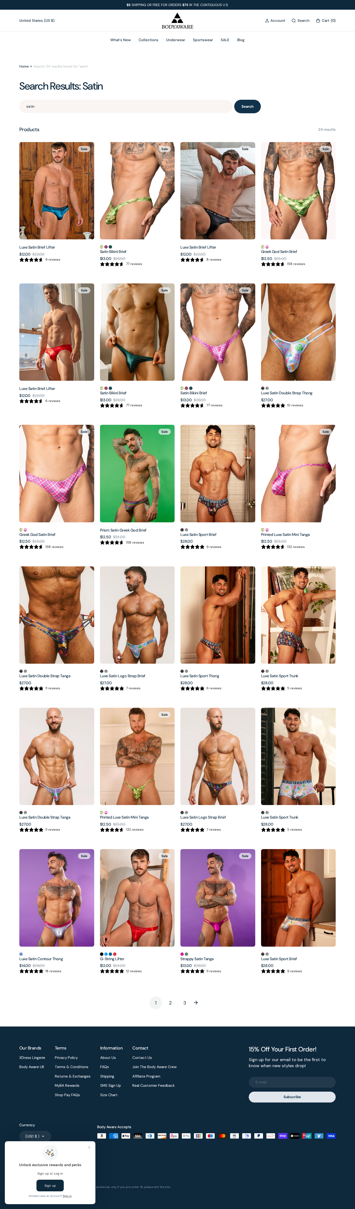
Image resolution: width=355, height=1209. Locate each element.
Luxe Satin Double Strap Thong (286, 392)
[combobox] (125, 106)
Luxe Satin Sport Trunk (279, 675)
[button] (275, 20)
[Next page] (199, 1003)
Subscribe (292, 1097)
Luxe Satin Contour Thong (41, 958)
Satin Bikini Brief (113, 251)
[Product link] (56, 190)
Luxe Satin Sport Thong (199, 675)
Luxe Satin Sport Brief (198, 534)
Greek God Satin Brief (279, 251)
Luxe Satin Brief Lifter (37, 247)
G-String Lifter (112, 958)
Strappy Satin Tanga (197, 958)
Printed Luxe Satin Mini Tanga (285, 534)
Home (24, 66)
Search (247, 106)
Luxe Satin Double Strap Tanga (44, 675)
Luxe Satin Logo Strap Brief (122, 675)
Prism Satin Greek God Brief (123, 530)
